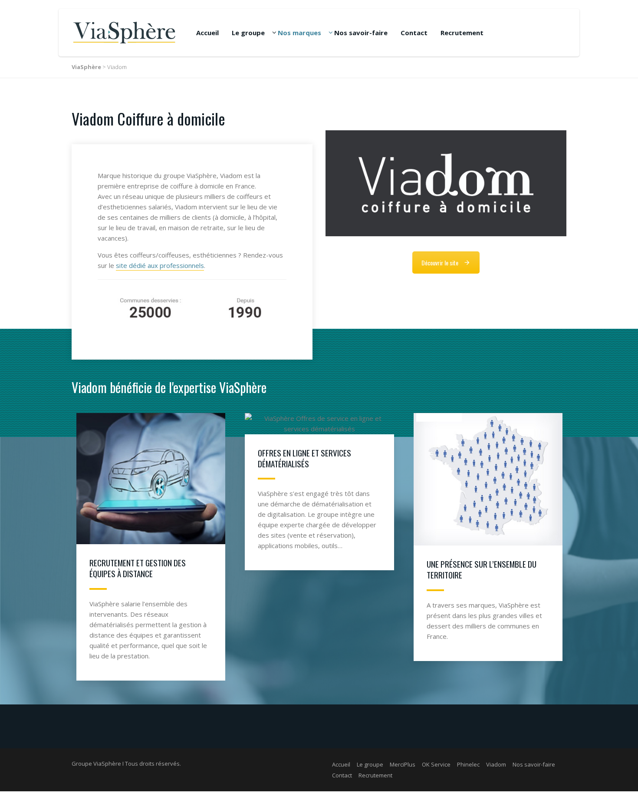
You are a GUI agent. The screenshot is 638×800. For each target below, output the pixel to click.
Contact (414, 32)
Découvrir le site (439, 262)
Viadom (496, 764)
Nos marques (299, 32)
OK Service (436, 764)
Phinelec (468, 764)
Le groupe (248, 32)
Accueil (207, 32)
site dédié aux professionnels (160, 265)
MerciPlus (402, 764)
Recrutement (462, 32)
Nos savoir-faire (361, 32)
